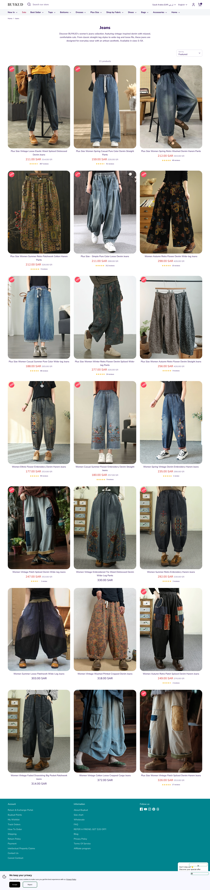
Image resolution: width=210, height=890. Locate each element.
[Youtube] (145, 809)
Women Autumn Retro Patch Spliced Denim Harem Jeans (171, 673)
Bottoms (64, 12)
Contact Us (13, 853)
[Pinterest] (153, 809)
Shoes (131, 12)
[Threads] (157, 809)
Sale (24, 12)
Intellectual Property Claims (21, 848)
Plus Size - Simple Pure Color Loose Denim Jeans (105, 256)
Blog (76, 834)
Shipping (12, 834)
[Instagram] (149, 809)
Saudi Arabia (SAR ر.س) (162, 4)
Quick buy (39, 144)
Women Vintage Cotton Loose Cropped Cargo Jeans (105, 775)
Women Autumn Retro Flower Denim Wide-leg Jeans (171, 256)
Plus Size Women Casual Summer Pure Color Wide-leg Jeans (39, 361)
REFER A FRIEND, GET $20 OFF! (90, 829)
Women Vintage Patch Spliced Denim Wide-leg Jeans (39, 572)
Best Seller (36, 12)
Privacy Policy (80, 838)
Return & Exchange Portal (20, 810)
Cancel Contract (15, 858)
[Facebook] (141, 809)
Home (174, 12)
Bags (143, 12)
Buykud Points (15, 814)
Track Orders (14, 824)
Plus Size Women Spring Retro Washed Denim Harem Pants (171, 151)
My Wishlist (13, 819)
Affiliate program (82, 848)
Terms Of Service (82, 843)
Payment (12, 843)
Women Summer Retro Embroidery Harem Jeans (171, 572)
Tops (50, 12)
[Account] (193, 4)
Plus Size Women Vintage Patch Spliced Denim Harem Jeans (171, 775)
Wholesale (79, 819)
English (181, 4)
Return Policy (14, 838)
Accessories (159, 12)
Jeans (17, 18)
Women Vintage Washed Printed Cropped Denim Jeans (105, 673)
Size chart (78, 814)
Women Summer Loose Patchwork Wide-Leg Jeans (38, 673)
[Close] (200, 873)
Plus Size (95, 12)
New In (11, 12)
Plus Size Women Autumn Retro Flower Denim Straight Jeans (171, 361)
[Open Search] (29, 4)
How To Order (15, 829)
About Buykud (81, 810)
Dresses (80, 12)
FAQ (76, 824)
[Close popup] (198, 864)
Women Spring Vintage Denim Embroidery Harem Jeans (171, 466)
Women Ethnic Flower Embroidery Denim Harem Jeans (39, 466)
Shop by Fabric (113, 12)
